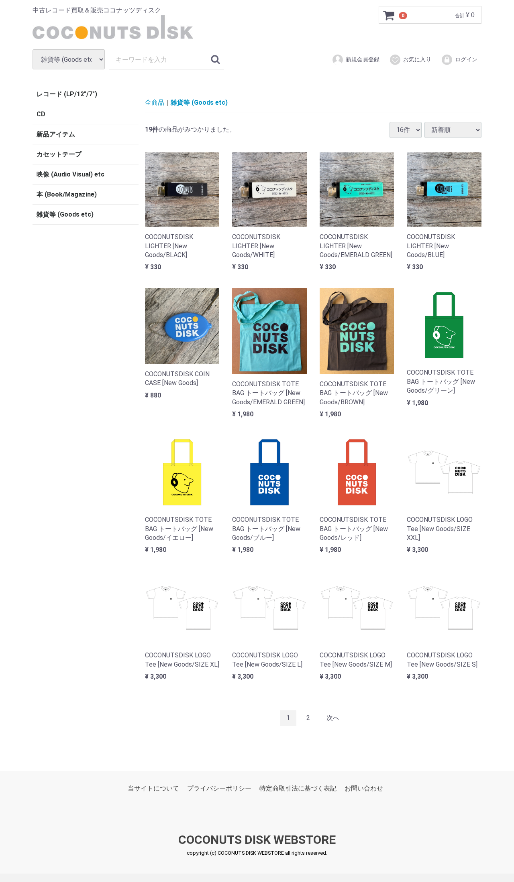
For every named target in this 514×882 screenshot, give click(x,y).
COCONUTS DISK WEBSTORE (257, 840)
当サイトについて (153, 788)
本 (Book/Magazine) (67, 194)
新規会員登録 (362, 59)
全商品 (154, 102)
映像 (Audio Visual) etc (70, 174)
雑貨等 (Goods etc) (65, 214)
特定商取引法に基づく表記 (298, 788)
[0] (389, 15)
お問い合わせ (364, 788)
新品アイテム (56, 134)
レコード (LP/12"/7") (67, 94)
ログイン (466, 59)
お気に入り (417, 59)
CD (41, 114)
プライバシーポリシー (219, 788)
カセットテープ (59, 154)
